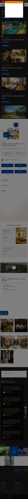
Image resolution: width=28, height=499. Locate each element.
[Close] (22, 2)
